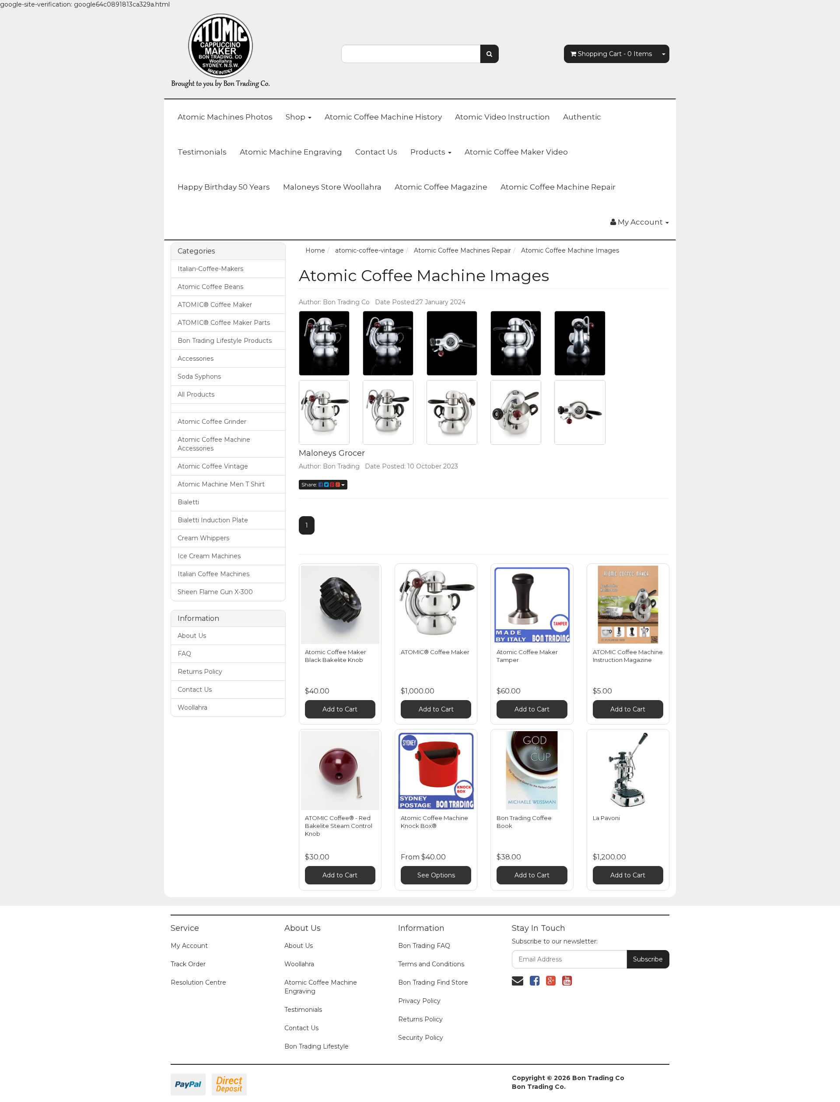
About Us (192, 636)
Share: (309, 484)
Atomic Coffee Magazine (441, 187)
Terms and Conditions (431, 964)
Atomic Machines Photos (225, 117)
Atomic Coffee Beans (210, 287)
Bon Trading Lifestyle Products (225, 341)
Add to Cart (339, 709)
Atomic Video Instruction (502, 117)
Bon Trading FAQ (424, 946)
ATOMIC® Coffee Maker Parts (224, 323)
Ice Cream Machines (209, 556)
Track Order (188, 964)
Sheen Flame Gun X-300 (215, 592)
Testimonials (202, 152)
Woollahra (192, 707)
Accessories (196, 359)
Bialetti (188, 502)
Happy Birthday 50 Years (224, 187)
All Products (196, 394)
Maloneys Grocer (332, 453)
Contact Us (376, 152)
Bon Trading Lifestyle (316, 1046)
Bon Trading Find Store (433, 982)
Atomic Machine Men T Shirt (221, 484)
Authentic (582, 117)
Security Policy (420, 1038)
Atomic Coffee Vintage (213, 466)
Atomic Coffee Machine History (383, 117)
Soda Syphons (199, 376)
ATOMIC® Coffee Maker (215, 305)
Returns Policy (200, 672)
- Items (615, 54)
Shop (296, 117)
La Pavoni (606, 817)
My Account (189, 946)
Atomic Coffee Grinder (212, 422)
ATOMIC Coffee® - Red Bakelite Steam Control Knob (338, 825)
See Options (436, 875)
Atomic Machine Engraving (291, 152)
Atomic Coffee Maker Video (516, 152)
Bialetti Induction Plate (213, 520)
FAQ (184, 654)
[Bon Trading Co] (221, 49)
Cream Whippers (203, 538)
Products (428, 152)
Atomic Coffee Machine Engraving (320, 987)
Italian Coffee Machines (213, 574)
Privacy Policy (419, 1001)
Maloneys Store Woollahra (332, 187)
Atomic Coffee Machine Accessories (214, 444)
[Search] (489, 54)
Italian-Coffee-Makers (210, 269)
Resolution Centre (198, 982)
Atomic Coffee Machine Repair (558, 187)
